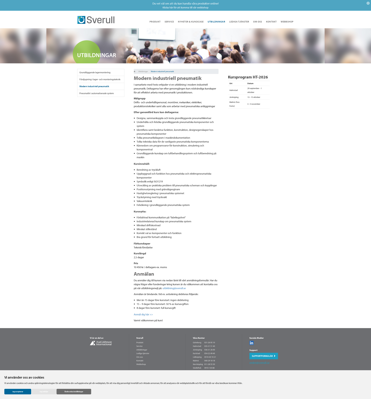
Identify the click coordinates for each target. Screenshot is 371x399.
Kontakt (271, 21)
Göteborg (197, 342)
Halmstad (197, 346)
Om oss (257, 21)
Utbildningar (216, 21)
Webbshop (287, 21)
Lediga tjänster (239, 21)
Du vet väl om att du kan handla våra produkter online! (185, 5)
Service (169, 21)
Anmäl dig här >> (143, 314)
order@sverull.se (259, 362)
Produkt (155, 21)
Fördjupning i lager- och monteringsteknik (99, 79)
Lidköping (197, 357)
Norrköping (198, 364)
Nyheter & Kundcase (191, 21)
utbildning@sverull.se (174, 288)
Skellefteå (197, 368)
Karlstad (196, 353)
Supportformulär (262, 355)
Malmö (196, 360)
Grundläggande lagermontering (94, 72)
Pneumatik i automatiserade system (96, 93)
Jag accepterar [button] (17, 391)
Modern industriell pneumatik (94, 86)
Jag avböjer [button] (44, 391)
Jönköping (197, 349)
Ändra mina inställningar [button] (73, 391)
